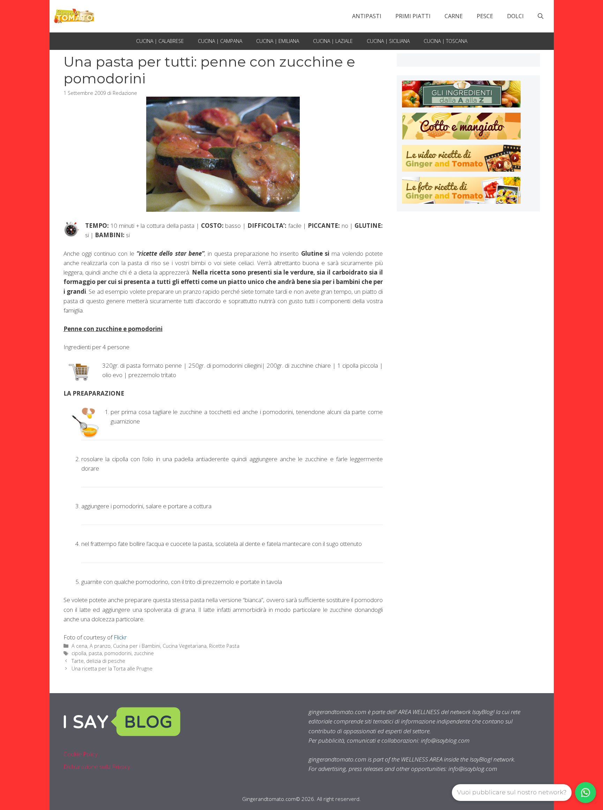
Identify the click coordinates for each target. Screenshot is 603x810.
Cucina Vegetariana (185, 646)
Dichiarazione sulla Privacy (97, 767)
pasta (95, 653)
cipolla (79, 653)
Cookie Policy (81, 754)
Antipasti (366, 16)
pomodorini (118, 653)
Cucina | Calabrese (160, 41)
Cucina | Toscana (445, 41)
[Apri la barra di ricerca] (540, 16)
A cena (79, 646)
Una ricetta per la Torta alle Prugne (112, 668)
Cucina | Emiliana (277, 41)
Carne (454, 16)
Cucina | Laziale (333, 41)
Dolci (515, 16)
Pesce (485, 16)
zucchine (144, 653)
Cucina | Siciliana (388, 41)
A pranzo (100, 646)
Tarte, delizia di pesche (98, 661)
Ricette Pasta (224, 646)
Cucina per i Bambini (136, 646)
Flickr (120, 637)
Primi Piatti (413, 16)
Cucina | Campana (220, 41)
